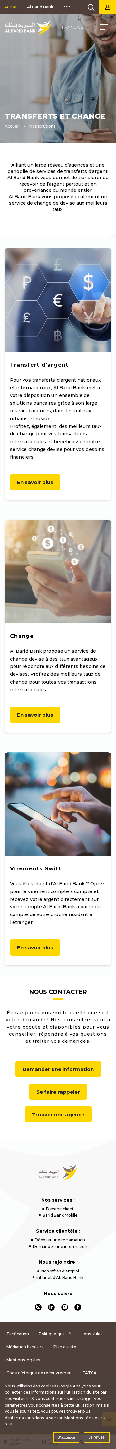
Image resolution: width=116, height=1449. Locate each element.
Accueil (11, 7)
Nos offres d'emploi (60, 1271)
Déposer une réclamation (60, 1239)
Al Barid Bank (40, 7)
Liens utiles (91, 1333)
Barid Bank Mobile (60, 1215)
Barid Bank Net (107, 7)
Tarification (17, 1333)
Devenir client (60, 1208)
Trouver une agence (58, 1114)
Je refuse (97, 1437)
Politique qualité (55, 1333)
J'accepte (66, 1437)
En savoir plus (35, 482)
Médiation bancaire (25, 1346)
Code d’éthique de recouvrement (39, 1372)
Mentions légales (23, 1359)
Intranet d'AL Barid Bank (59, 1277)
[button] (103, 27)
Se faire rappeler (58, 1092)
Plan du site (64, 1346)
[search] (91, 7)
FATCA (90, 1372)
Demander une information (58, 1069)
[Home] (58, 1173)
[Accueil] (28, 28)
